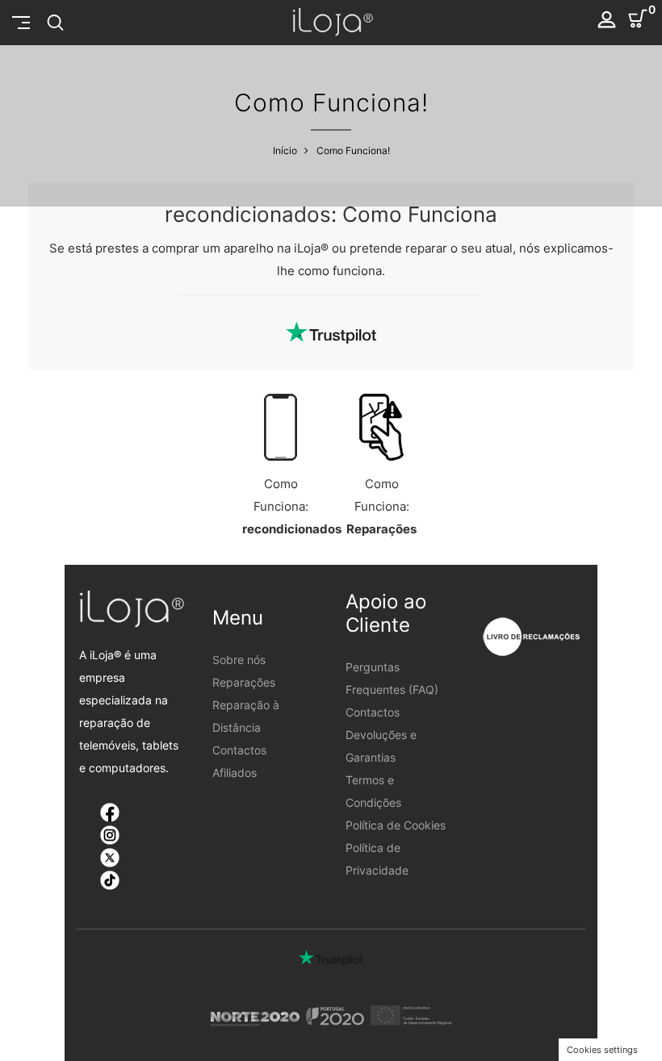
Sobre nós (239, 659)
